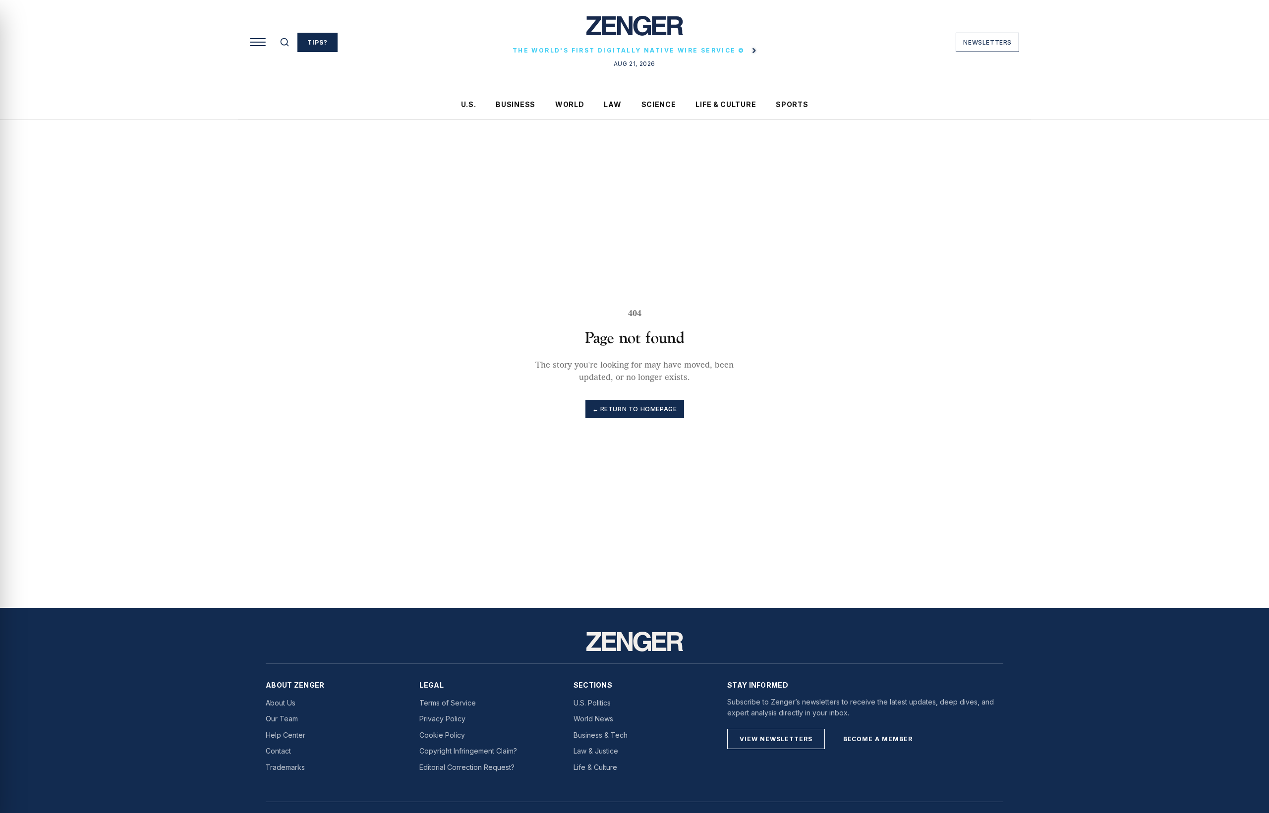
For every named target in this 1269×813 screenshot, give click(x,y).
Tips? (317, 42)
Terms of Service (447, 703)
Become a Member (878, 739)
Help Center (285, 735)
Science (658, 104)
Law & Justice (596, 751)
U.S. (468, 104)
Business (515, 104)
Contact (278, 751)
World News (593, 718)
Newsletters (987, 42)
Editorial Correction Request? (467, 767)
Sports (792, 104)
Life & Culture (725, 104)
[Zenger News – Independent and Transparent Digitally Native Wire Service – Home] (634, 30)
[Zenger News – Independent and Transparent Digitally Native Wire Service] (634, 641)
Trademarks (285, 767)
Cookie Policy (442, 735)
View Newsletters (776, 739)
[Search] (284, 42)
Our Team (282, 718)
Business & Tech (601, 735)
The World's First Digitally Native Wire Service (629, 50)
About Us (280, 703)
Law (612, 104)
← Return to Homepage (634, 409)
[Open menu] (258, 42)
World (569, 104)
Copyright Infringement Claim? (468, 751)
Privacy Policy (442, 718)
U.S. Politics (592, 703)
